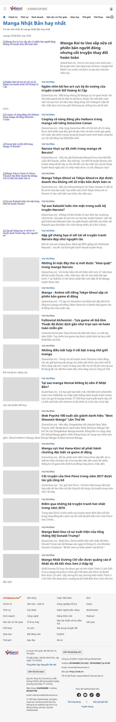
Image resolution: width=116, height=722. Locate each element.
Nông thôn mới (64, 616)
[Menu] (5, 9)
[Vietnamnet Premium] (12, 599)
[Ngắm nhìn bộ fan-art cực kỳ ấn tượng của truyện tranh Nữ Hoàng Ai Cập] (21, 93)
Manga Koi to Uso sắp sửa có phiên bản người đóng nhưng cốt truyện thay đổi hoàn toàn (86, 50)
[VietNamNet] (4, 17)
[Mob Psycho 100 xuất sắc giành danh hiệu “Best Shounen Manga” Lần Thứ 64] (21, 422)
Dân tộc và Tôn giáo (57, 17)
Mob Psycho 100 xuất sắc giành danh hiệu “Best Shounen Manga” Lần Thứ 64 (77, 418)
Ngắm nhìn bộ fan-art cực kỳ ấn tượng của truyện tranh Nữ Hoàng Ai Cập (73, 88)
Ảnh (88, 597)
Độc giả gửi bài (100, 701)
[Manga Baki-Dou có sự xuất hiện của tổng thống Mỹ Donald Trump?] (21, 538)
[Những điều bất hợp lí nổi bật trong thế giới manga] (21, 356)
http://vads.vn (76, 671)
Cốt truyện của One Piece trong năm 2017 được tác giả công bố (77, 478)
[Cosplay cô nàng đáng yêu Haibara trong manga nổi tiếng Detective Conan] (21, 125)
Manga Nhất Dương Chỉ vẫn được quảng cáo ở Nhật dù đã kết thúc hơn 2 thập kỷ (76, 562)
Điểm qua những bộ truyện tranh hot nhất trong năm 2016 (73, 506)
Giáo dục (74, 17)
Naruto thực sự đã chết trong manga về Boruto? (71, 150)
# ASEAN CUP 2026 (37, 8)
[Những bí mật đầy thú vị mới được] (21, 269)
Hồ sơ (60, 640)
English (60, 634)
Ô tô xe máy (33, 622)
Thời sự (25, 17)
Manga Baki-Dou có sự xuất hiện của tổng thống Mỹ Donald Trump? (73, 534)
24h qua (90, 622)
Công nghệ (32, 616)
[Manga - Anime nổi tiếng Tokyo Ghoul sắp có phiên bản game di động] (21, 299)
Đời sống (31, 597)
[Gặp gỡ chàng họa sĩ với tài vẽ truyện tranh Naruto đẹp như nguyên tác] (21, 242)
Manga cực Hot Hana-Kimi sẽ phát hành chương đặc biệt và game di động (71, 450)
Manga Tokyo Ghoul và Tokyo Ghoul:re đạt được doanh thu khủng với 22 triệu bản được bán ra (77, 180)
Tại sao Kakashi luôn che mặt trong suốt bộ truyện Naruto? (74, 208)
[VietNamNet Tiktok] (92, 696)
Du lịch (30, 628)
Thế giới (86, 17)
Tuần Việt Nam (64, 597)
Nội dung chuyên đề (67, 628)
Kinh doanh (38, 17)
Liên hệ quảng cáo (72, 652)
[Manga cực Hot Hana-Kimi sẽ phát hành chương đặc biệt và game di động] (21, 455)
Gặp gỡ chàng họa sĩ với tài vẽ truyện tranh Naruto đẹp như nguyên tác (74, 237)
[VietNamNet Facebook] (79, 696)
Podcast (90, 616)
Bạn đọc (31, 640)
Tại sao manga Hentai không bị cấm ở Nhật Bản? (74, 385)
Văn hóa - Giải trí (35, 603)
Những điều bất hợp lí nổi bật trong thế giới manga (75, 352)
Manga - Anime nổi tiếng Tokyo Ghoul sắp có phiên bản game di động (75, 294)
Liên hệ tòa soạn (36, 671)
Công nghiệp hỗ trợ (67, 603)
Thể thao (98, 17)
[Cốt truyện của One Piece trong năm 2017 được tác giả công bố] (21, 482)
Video (89, 603)
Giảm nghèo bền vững (68, 610)
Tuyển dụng (87, 706)
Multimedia (92, 610)
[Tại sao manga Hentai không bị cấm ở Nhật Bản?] (21, 389)
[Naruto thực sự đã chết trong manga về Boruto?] (21, 155)
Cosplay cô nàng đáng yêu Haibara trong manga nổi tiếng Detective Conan (72, 121)
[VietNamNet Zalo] (98, 696)
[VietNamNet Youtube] (85, 696)
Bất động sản (34, 634)
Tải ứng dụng (74, 701)
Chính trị (13, 17)
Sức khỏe (31, 610)
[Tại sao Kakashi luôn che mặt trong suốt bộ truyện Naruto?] (21, 212)
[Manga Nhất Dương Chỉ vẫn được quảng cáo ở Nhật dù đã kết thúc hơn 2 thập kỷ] (21, 566)
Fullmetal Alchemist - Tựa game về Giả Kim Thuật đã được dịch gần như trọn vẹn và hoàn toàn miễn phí (76, 324)
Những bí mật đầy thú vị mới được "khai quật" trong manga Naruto (77, 265)
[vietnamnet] (16, 11)
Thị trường (48, 82)
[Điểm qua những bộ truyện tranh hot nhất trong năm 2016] (21, 510)
